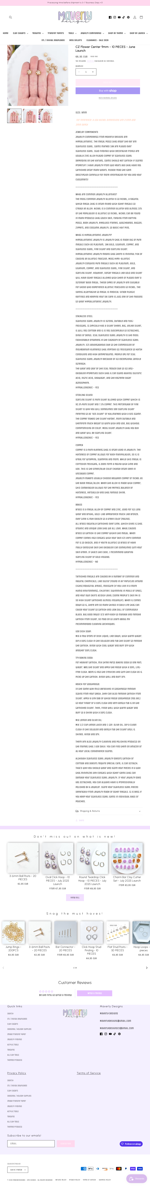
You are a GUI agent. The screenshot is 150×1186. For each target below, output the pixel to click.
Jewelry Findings (14, 1039)
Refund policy (61, 1180)
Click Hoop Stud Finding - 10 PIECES (91, 950)
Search (10, 1013)
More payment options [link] (108, 98)
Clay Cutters (12, 1024)
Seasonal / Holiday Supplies (19, 1029)
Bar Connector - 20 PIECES (65, 948)
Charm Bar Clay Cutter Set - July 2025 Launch (127, 879)
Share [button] (81, 820)
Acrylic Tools (13, 1044)
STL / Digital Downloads (17, 1019)
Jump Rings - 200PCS (13, 948)
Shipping (90, 61)
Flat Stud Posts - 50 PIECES (117, 948)
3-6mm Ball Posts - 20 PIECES (23, 877)
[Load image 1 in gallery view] (14, 116)
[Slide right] (147, 968)
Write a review (95, 993)
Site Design (31, 1180)
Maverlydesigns (19, 1180)
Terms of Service (89, 1073)
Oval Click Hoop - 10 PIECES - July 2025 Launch (58, 881)
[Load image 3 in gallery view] (46, 116)
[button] (10, 17)
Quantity (79, 66)
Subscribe (65, 1143)
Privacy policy (74, 1180)
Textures (11, 1050)
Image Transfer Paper (16, 1034)
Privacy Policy (16, 1073)
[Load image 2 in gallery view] (30, 116)
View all (75, 897)
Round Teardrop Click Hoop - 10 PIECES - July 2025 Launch (92, 881)
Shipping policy (105, 1180)
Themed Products (14, 1060)
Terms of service (89, 1180)
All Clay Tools (13, 1055)
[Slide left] (3, 968)
